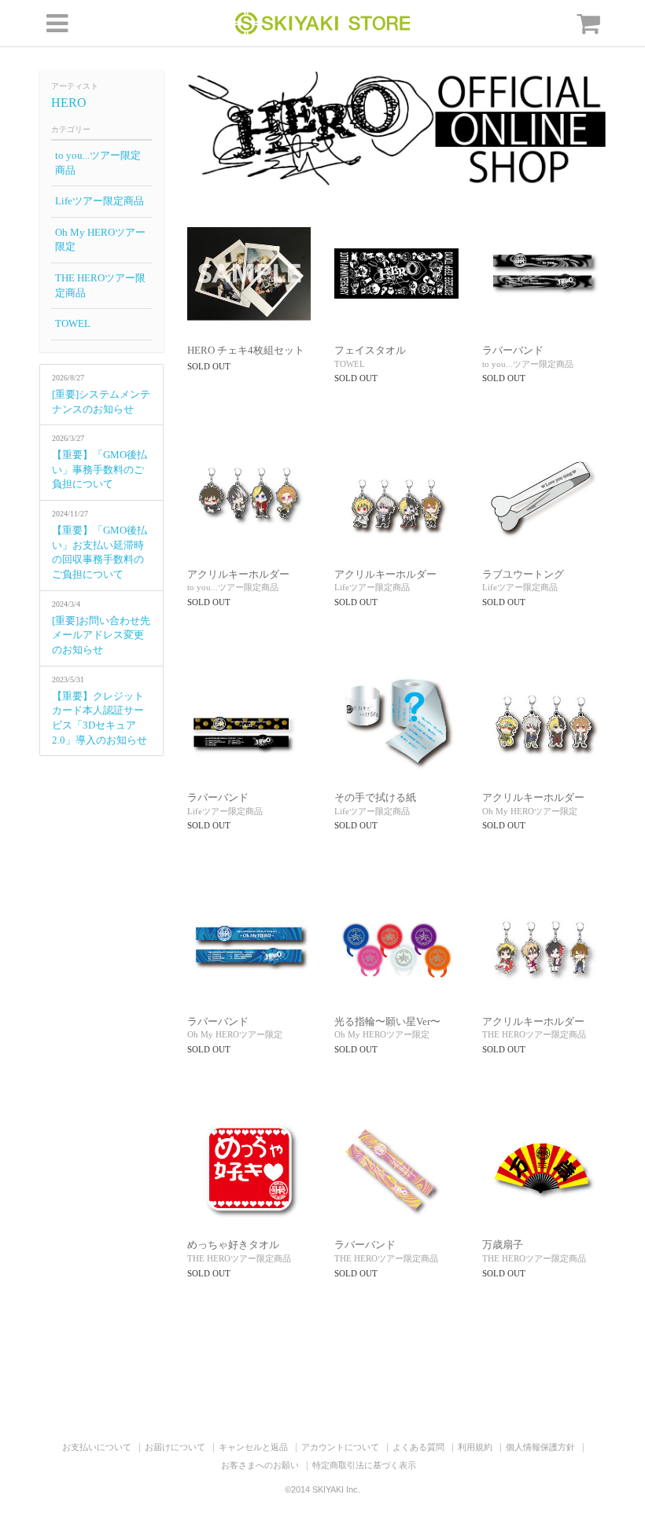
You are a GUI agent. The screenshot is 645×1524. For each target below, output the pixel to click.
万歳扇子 (502, 1244)
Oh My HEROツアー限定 (100, 239)
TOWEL (72, 323)
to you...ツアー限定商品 (98, 162)
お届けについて (175, 1447)
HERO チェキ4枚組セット (245, 350)
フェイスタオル (370, 350)
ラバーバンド (513, 350)
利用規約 (475, 1447)
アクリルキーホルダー (238, 574)
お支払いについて (96, 1447)
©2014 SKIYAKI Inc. (322, 1489)
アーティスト (74, 86)
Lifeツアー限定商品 (99, 201)
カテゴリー (70, 129)
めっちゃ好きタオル (233, 1244)
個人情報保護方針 (540, 1447)
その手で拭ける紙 (375, 797)
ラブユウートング (523, 574)
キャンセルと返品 (253, 1447)
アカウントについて (340, 1447)
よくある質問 (418, 1447)
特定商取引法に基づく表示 (364, 1465)
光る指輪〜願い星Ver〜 (387, 1021)
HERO (69, 102)
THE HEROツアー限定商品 (100, 285)
